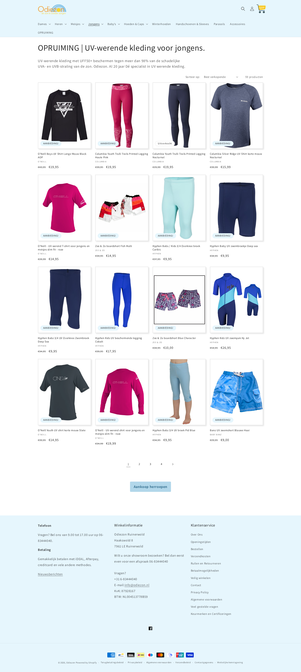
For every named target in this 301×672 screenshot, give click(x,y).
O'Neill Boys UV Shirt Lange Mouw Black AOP (62, 155)
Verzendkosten (201, 556)
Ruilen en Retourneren (206, 563)
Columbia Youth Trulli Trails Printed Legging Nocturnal (179, 155)
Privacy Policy (200, 592)
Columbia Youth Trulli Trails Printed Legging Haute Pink (121, 155)
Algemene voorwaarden (206, 599)
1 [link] (128, 464)
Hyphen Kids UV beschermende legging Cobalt (118, 340)
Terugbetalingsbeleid (112, 662)
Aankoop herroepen (150, 486)
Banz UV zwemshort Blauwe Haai (230, 430)
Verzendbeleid (183, 662)
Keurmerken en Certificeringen (211, 614)
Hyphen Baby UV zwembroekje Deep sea (234, 246)
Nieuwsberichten (50, 574)
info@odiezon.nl (137, 585)
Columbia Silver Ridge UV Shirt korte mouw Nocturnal (236, 155)
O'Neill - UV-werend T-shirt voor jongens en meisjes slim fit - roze (64, 247)
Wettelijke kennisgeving (230, 662)
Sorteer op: (193, 77)
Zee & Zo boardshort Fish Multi (113, 246)
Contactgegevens (204, 662)
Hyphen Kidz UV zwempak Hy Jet (229, 338)
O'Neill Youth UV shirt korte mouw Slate (61, 430)
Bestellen (197, 549)
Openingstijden (201, 542)
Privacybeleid (135, 662)
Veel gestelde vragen (204, 606)
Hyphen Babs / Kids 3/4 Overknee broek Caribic (176, 247)
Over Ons (197, 534)
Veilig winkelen (201, 578)
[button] (43, 24)
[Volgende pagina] (172, 464)
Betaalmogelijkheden (205, 570)
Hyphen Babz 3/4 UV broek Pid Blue (174, 430)
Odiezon (70, 662)
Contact (196, 585)
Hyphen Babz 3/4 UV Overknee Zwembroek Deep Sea (63, 340)
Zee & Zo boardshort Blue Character (174, 338)
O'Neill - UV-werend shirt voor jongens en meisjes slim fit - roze (120, 432)
